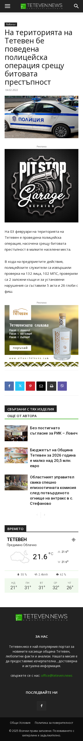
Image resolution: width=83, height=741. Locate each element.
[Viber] (62, 386)
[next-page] (44, 515)
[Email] (41, 386)
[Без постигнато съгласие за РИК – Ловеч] (16, 433)
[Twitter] (19, 386)
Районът (11, 24)
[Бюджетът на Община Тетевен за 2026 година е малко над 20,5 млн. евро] (16, 455)
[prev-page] (37, 515)
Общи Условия (20, 723)
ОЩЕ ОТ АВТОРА (22, 415)
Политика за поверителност (54, 723)
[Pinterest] (30, 386)
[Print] (51, 386)
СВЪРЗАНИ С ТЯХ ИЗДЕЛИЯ (30, 409)
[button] (7, 6)
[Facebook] (9, 386)
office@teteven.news (56, 675)
